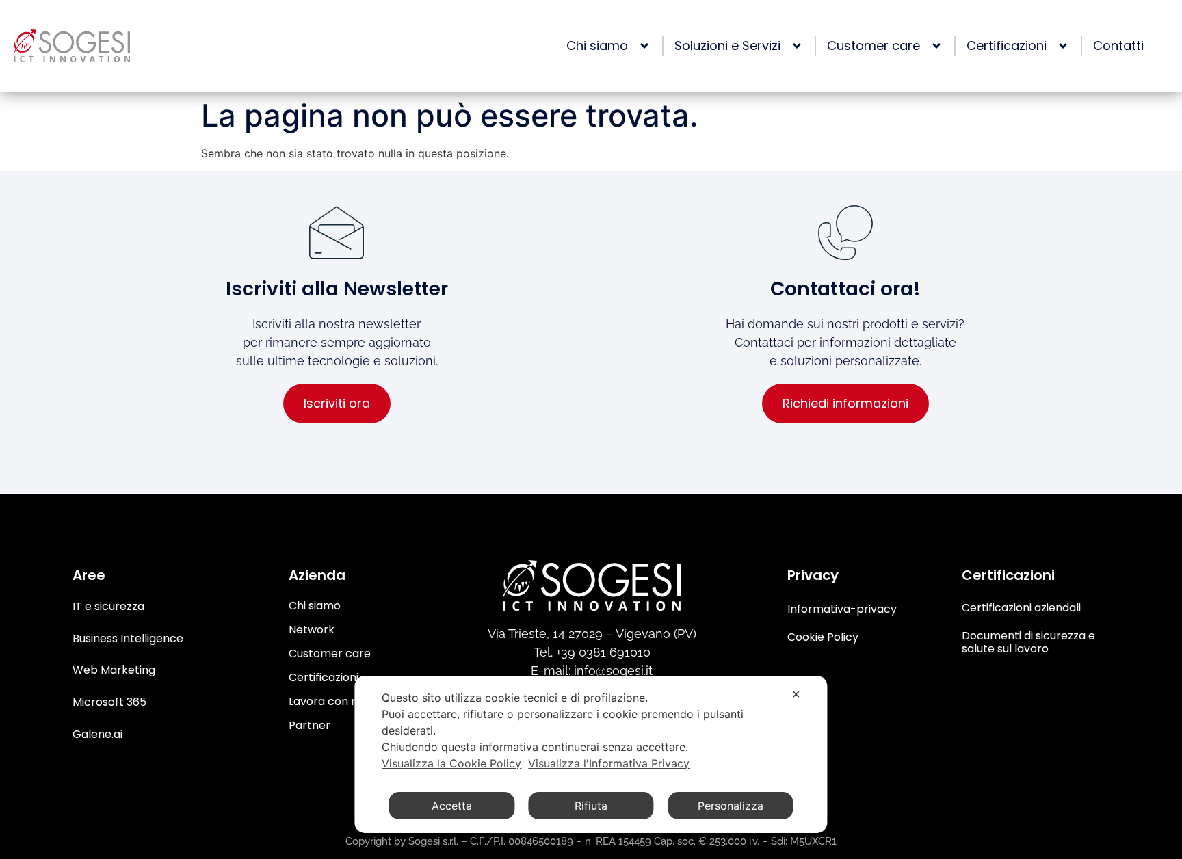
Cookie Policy (822, 637)
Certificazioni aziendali (1021, 608)
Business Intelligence (128, 638)
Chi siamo (315, 605)
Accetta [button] (452, 805)
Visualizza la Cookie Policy (451, 763)
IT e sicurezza (108, 606)
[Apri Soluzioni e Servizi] (793, 46)
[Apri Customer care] (933, 46)
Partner (309, 725)
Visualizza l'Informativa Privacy (609, 763)
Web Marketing (114, 670)
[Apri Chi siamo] (641, 46)
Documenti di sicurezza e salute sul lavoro (1028, 642)
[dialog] (590, 754)
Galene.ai (97, 734)
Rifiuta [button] (591, 805)
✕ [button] (795, 694)
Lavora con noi (328, 701)
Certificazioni (323, 677)
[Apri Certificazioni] (1059, 46)
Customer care (330, 653)
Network (311, 629)
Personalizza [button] (730, 805)
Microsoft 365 (109, 702)
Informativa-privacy (842, 609)
